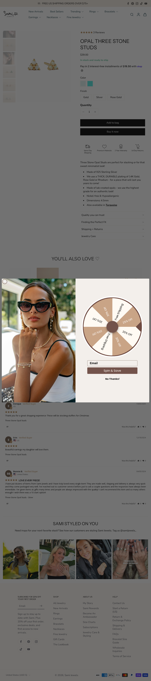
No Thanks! (112, 379)
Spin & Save (112, 371)
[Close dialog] (4, 281)
